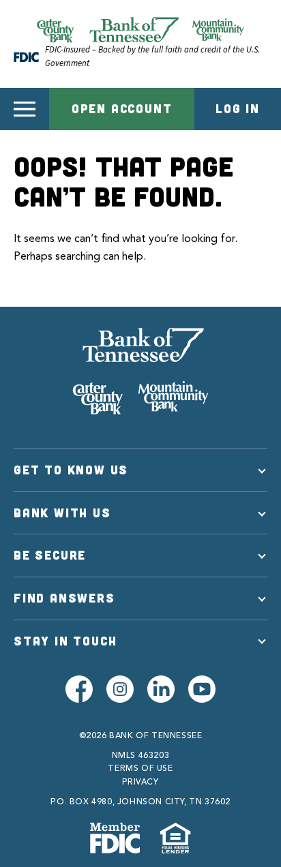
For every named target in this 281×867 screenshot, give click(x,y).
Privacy (140, 782)
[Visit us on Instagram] (120, 689)
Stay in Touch (65, 640)
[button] (24, 109)
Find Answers (64, 597)
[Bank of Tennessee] (140, 370)
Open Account (122, 108)
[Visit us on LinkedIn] (161, 689)
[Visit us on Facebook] (79, 689)
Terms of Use (140, 769)
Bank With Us (62, 512)
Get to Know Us (71, 469)
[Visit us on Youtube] (202, 689)
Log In (238, 108)
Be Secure (50, 554)
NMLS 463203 (141, 756)
